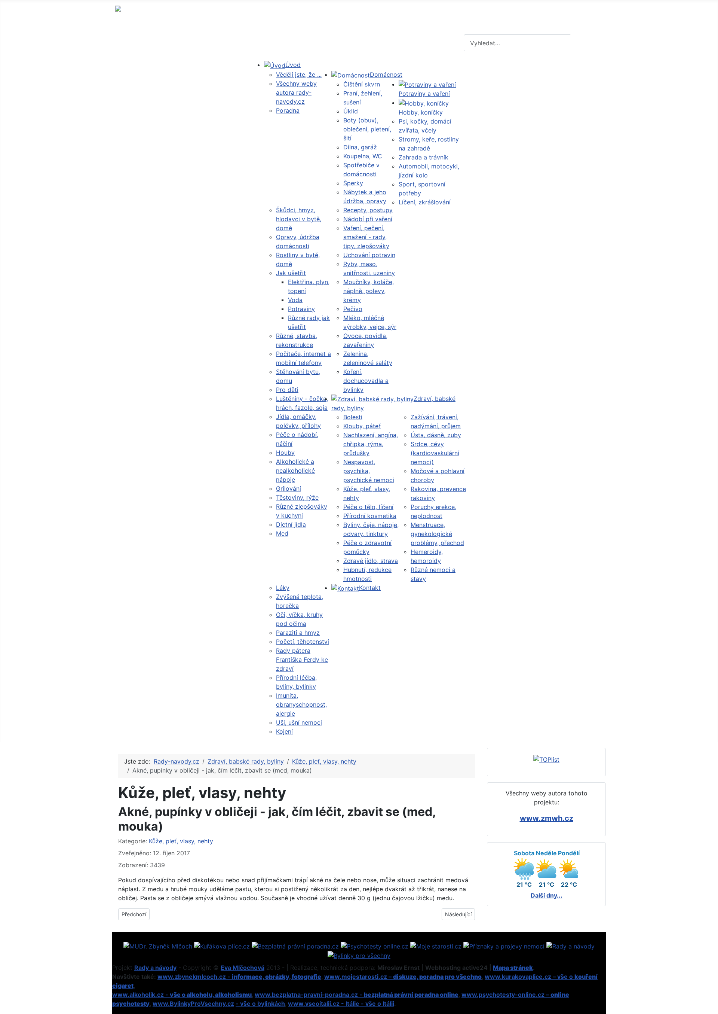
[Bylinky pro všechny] (359, 955)
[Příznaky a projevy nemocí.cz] (503, 945)
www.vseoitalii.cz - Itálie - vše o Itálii (341, 1003)
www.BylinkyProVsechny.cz (193, 1003)
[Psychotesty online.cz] (374, 945)
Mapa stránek (513, 967)
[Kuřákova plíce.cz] (222, 945)
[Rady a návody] (570, 945)
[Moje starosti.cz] (435, 945)
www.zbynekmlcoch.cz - (239, 976)
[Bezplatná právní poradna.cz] (295, 945)
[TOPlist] (546, 758)
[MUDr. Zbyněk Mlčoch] (157, 945)
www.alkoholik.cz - (182, 994)
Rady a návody (155, 967)
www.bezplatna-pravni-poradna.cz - (356, 994)
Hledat (587, 43)
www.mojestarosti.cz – (403, 976)
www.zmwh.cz (546, 818)
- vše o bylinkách (260, 1003)
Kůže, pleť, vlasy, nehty (181, 841)
